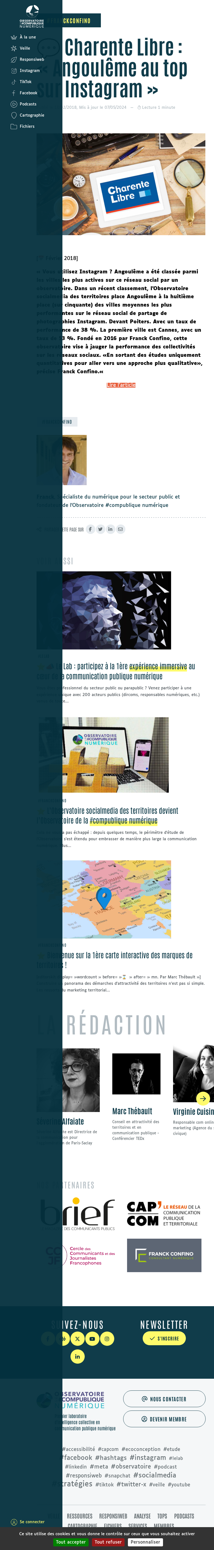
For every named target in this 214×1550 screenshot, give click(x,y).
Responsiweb (113, 1515)
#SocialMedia (154, 1475)
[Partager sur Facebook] (90, 529)
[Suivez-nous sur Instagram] (107, 1338)
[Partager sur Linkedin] (110, 529)
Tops (162, 1515)
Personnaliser (145, 1542)
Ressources (80, 1515)
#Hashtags (111, 1458)
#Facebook (75, 1458)
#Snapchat (117, 1476)
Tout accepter (71, 1542)
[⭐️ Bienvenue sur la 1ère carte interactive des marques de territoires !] (104, 899)
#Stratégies (72, 1484)
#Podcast (165, 1467)
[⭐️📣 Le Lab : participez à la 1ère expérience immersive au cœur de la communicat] (104, 610)
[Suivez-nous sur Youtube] (92, 1338)
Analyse (142, 1515)
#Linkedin (76, 1467)
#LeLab (176, 1458)
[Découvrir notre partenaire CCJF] (78, 1255)
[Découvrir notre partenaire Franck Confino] (164, 1255)
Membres (164, 1526)
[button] (203, 1099)
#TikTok (104, 1485)
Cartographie (82, 1526)
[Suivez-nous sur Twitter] (77, 1338)
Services (137, 1526)
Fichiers (113, 1526)
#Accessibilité (78, 1449)
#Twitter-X (131, 1485)
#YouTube (179, 1485)
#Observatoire (131, 1467)
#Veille (157, 1485)
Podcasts (184, 1515)
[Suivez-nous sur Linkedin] (77, 1356)
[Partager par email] (120, 529)
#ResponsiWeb (84, 1476)
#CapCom (108, 1449)
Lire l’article (121, 385)
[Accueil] (14, 16)
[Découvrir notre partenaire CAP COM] (164, 1214)
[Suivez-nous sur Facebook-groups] (62, 1338)
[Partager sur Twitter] (100, 529)
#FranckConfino (69, 20)
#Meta (99, 1467)
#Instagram (148, 1458)
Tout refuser (108, 1542)
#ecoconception (140, 1449)
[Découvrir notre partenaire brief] (78, 1214)
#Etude (171, 1449)
